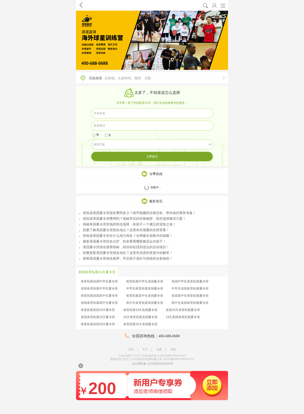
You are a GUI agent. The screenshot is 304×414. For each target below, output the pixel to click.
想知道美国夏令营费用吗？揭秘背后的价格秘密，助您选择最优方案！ (134, 218)
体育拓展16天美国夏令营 (140, 324)
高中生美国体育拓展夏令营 (190, 303)
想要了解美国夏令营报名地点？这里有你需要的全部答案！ (126, 230)
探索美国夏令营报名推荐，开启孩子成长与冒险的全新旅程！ (128, 258)
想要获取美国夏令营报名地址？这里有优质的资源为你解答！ (128, 253)
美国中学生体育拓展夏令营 (190, 281)
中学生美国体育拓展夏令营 (190, 288)
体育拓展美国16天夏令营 (98, 324)
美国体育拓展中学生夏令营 (99, 288)
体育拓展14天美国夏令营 (140, 310)
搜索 (173, 349)
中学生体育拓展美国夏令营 (144, 288)
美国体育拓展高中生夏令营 (99, 303)
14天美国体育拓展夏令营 (183, 317)
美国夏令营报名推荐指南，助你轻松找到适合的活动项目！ (126, 247)
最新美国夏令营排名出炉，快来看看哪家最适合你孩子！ (124, 241)
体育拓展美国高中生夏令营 (99, 295)
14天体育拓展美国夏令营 (140, 317)
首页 (131, 349)
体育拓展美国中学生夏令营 (99, 281)
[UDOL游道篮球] (152, 40)
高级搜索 (157, 78)
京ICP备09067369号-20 (178, 359)
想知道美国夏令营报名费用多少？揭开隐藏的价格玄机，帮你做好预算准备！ (139, 213)
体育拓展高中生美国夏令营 (144, 295)
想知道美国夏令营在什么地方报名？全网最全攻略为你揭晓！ (128, 236)
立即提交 (152, 156)
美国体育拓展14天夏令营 (98, 317)
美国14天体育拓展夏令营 (183, 310)
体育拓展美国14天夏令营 (98, 310)
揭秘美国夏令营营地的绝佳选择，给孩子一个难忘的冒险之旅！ (129, 224)
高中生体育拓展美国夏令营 (144, 303)
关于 (145, 349)
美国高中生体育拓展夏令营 (190, 295)
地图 (159, 349)
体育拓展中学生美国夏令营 (144, 281)
